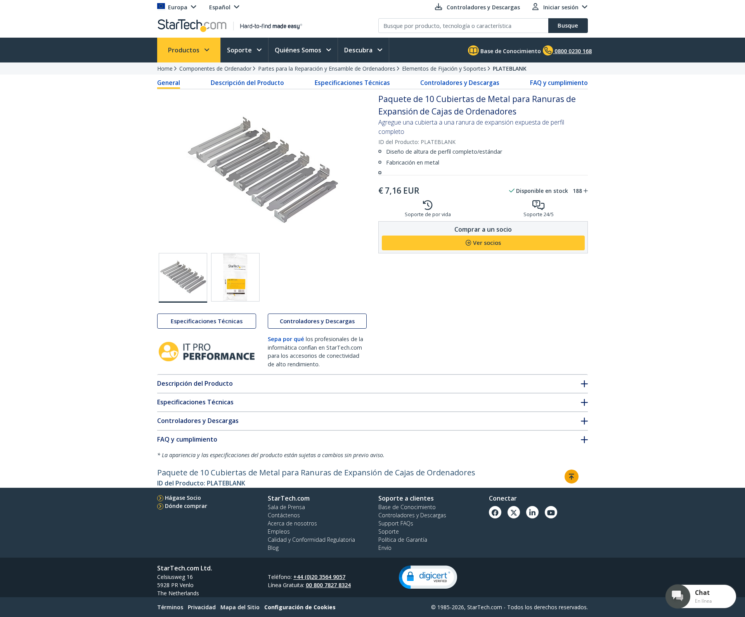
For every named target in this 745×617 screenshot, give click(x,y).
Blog (273, 547)
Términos (170, 607)
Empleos (279, 531)
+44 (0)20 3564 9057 (319, 577)
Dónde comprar (186, 506)
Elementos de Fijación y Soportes (444, 68)
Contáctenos (284, 515)
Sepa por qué (286, 339)
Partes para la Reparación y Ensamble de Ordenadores (326, 68)
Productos (184, 50)
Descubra (359, 50)
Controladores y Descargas (459, 82)
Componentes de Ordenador (215, 68)
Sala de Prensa (286, 507)
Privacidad (202, 607)
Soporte (240, 50)
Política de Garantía (402, 539)
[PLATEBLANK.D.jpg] (235, 277)
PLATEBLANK (510, 68)
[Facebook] (495, 512)
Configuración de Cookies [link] (300, 607)
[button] (428, 577)
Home (165, 68)
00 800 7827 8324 (328, 585)
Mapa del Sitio (240, 607)
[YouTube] (551, 512)
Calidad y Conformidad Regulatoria (311, 539)
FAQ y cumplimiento (559, 82)
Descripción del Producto (247, 82)
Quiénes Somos (299, 50)
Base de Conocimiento (510, 51)
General (168, 82)
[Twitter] (514, 512)
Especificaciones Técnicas (352, 82)
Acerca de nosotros (292, 523)
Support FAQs (395, 523)
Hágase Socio (183, 497)
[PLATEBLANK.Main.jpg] (183, 278)
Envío (385, 547)
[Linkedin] (532, 512)
